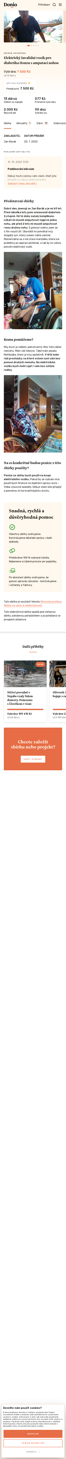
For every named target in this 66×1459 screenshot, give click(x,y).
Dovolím (33, 1434)
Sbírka (7, 123)
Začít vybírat (33, 759)
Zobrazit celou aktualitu (22, 183)
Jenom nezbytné (33, 1443)
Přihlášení (44, 4)
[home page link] (10, 5)
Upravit (31, 1452)
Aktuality (23, 123)
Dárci (42, 123)
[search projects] (54, 5)
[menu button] (60, 4)
